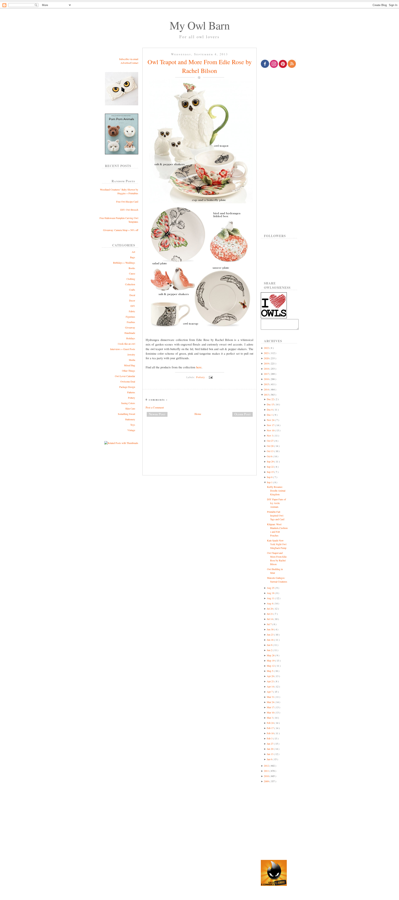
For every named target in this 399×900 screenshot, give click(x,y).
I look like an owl (126, 343)
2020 (267, 358)
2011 (267, 770)
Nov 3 (270, 435)
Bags (132, 257)
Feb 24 (270, 722)
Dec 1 (270, 414)
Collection (130, 284)
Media (132, 359)
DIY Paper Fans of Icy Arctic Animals (276, 503)
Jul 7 (269, 624)
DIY (133, 305)
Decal (132, 295)
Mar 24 (271, 702)
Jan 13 (270, 754)
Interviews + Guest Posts (122, 349)
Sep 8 (270, 477)
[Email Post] (210, 377)
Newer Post (157, 414)
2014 (267, 389)
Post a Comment (155, 407)
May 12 (271, 665)
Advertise (125, 62)
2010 (267, 776)
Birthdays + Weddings (124, 262)
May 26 (271, 655)
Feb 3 (270, 738)
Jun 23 (270, 634)
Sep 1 (270, 482)
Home (198, 414)
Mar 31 (271, 696)
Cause (132, 273)
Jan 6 (270, 759)
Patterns (131, 392)
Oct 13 (270, 451)
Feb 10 (270, 733)
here (199, 367)
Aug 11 (271, 598)
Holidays (130, 338)
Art (133, 251)
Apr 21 (271, 681)
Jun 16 (270, 639)
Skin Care (130, 408)
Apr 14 (271, 686)
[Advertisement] (199, 434)
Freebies (131, 322)
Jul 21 (270, 613)
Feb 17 (270, 728)
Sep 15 (270, 471)
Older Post (242, 414)
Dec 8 (270, 409)
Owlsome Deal (127, 381)
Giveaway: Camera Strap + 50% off (120, 230)
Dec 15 (271, 404)
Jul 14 (270, 619)
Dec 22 (271, 399)
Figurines (130, 316)
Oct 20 (270, 446)
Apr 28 (271, 676)
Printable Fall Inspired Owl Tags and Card (275, 515)
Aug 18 (271, 593)
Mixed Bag (129, 365)
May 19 (271, 660)
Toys (132, 424)
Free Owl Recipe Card (127, 201)
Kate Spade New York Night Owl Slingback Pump (276, 544)
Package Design (127, 387)
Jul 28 (270, 608)
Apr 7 (270, 691)
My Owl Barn (200, 25)
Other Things (128, 370)
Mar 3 (270, 717)
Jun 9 (270, 645)
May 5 (270, 671)
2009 (267, 781)
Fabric (132, 311)
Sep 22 (270, 466)
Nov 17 (271, 425)
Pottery (131, 397)
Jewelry (131, 354)
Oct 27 (270, 440)
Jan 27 (270, 743)
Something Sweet (126, 414)
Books (132, 268)
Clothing (131, 278)
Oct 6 (270, 456)
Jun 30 (270, 629)
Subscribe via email (128, 59)
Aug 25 (271, 587)
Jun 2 (270, 650)
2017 (267, 373)
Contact (134, 62)
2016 (267, 379)
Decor (132, 300)
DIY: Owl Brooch (129, 209)
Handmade (129, 332)
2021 (267, 353)
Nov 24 (271, 420)
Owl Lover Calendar (125, 376)
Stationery (130, 419)
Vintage (131, 430)
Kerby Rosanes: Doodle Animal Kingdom (276, 490)
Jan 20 (270, 748)
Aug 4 (270, 603)
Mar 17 (271, 707)
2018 (267, 368)
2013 (267, 394)
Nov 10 (271, 430)
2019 (267, 363)
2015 (267, 384)
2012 (267, 765)
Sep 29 (270, 461)
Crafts (132, 289)
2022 (267, 347)
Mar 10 (271, 712)
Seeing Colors (128, 403)
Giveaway (130, 327)
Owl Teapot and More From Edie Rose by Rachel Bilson (200, 66)
